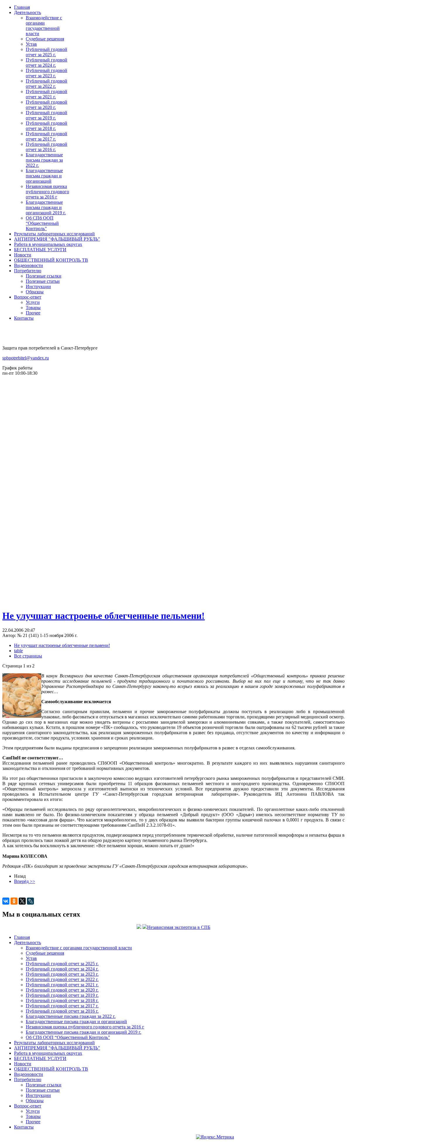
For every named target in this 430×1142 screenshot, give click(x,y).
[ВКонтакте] (5, 901)
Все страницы (28, 655)
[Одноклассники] (14, 901)
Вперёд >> (24, 881)
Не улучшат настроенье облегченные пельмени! (103, 615)
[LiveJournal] (30, 901)
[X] (22, 901)
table (18, 650)
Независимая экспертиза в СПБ (178, 927)
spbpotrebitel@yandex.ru (25, 357)
